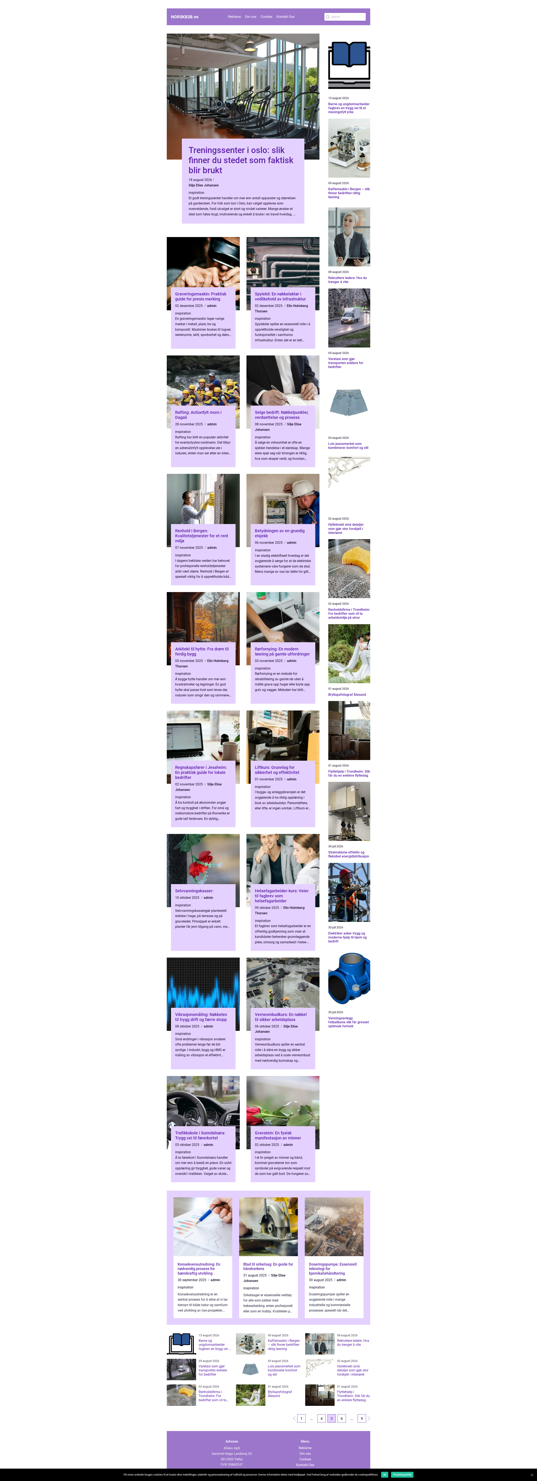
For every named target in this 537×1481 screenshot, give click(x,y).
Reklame (234, 17)
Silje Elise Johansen (204, 185)
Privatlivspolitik (402, 1474)
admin (211, 306)
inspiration (196, 193)
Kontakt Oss (285, 17)
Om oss (250, 17)
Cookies (266, 17)
